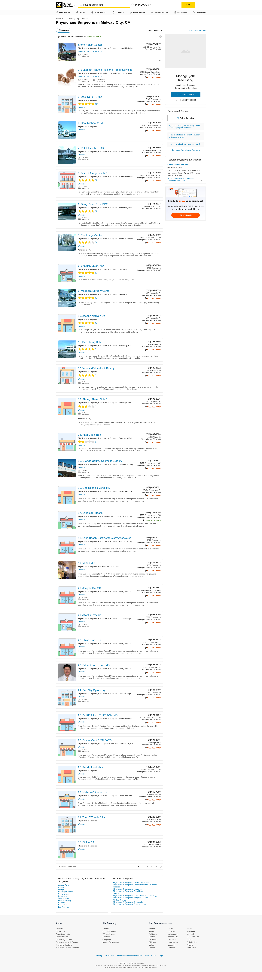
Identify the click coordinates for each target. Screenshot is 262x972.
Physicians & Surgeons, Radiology (112, 403)
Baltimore (153, 934)
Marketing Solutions (64, 945)
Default (156, 30)
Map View (65, 30)
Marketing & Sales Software (67, 948)
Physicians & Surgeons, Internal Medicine (115, 48)
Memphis (171, 948)
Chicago (152, 942)
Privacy (99, 956)
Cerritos (61, 903)
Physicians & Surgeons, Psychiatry (112, 269)
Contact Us (60, 931)
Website (81, 51)
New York (190, 934)
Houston (171, 931)
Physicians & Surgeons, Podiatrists (112, 208)
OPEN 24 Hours (94, 37)
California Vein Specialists (178, 164)
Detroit (170, 929)
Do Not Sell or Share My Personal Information (123, 956)
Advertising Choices (64, 940)
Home (58, 19)
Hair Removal (103, 567)
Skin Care (114, 567)
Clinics (135, 796)
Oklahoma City (193, 937)
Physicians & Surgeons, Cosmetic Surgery (115, 464)
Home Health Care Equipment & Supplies (115, 516)
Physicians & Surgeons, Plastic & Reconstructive (118, 239)
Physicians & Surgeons (87, 48)
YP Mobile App (108, 934)
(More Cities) (166, 923)
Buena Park (63, 905)
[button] (201, 5)
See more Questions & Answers (186, 150)
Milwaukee (191, 931)
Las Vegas (172, 940)
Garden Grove (64, 885)
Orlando (190, 940)
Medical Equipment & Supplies (122, 73)
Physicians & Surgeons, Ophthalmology (114, 619)
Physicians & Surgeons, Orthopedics (128, 902)
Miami (189, 929)
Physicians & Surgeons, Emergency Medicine (117, 438)
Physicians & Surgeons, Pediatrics (112, 294)
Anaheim (62, 887)
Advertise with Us (63, 934)
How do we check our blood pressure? (184, 144)
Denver (152, 948)
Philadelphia (191, 942)
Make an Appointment (184, 178)
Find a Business (109, 931)
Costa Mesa (63, 894)
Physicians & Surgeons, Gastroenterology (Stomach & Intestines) (125, 541)
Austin (151, 931)
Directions (90, 51)
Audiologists (103, 73)
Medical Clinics (134, 208)
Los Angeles (173, 942)
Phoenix (190, 945)
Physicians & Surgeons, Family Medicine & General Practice (123, 491)
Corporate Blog (62, 937)
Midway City (74, 19)
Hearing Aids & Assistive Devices (112, 744)
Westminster (63, 898)
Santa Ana (62, 896)
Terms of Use (150, 956)
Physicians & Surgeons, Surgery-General (130, 898)
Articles (105, 929)
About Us (60, 929)
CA (65, 19)
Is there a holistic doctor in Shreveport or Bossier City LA (184, 136)
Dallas (151, 945)
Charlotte (152, 940)
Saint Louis (191, 948)
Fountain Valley (64, 900)
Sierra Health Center (90, 44)
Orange (61, 890)
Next (160, 866)
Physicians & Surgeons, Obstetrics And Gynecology (135, 896)
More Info (99, 51)
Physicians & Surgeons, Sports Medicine (115, 796)
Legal (161, 956)
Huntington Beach (65, 892)
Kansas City (173, 937)
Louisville (171, 945)
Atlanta (152, 929)
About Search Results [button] (197, 30)
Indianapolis (173, 934)
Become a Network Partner (67, 942)
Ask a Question (187, 118)
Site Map (106, 937)
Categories (106, 940)
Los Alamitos (63, 907)
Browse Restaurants (110, 942)
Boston (152, 937)
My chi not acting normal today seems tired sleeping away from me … (184, 126)
